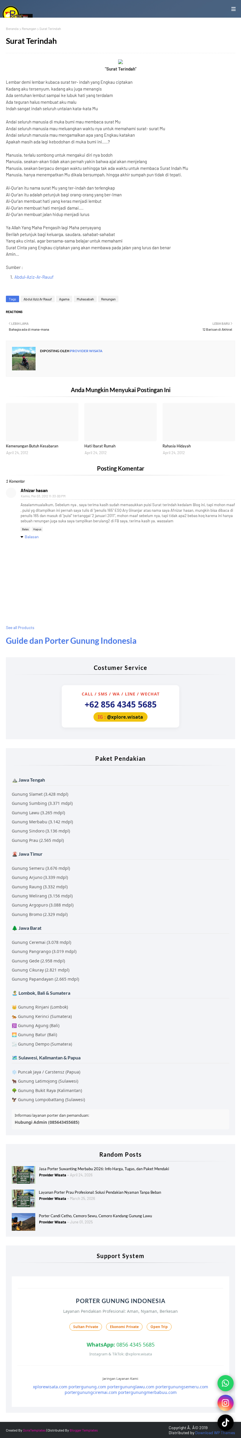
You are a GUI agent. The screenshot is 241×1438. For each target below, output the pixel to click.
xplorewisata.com (50, 1386)
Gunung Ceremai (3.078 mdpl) (41, 942)
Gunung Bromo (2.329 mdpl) (40, 914)
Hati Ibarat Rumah (100, 446)
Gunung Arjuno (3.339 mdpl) (40, 877)
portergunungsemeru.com (181, 1386)
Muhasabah (85, 299)
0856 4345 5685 (121, 1344)
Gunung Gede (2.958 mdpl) (38, 961)
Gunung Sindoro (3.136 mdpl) (41, 831)
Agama (64, 299)
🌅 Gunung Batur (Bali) (34, 1034)
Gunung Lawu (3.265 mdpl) (38, 812)
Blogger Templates (84, 1430)
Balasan (32, 536)
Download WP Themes (215, 1432)
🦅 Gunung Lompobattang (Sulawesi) (48, 1099)
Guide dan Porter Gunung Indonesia (71, 641)
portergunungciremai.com (91, 1392)
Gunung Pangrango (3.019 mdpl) (44, 951)
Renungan (29, 28)
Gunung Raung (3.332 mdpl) (40, 886)
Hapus (37, 529)
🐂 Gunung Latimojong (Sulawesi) (45, 1081)
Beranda (12, 28)
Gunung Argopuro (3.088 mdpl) (42, 905)
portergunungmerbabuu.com (147, 1392)
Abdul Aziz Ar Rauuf (38, 299)
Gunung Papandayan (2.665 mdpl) (45, 979)
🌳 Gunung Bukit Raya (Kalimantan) (47, 1090)
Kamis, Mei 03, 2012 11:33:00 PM (43, 496)
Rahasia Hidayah (177, 446)
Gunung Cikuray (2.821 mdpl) (40, 970)
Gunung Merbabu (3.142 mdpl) (42, 822)
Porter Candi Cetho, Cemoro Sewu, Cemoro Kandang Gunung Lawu (95, 1215)
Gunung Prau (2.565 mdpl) (38, 840)
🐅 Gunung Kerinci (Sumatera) (42, 1016)
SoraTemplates (34, 1430)
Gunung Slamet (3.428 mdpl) (40, 794)
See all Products (20, 627)
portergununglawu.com (130, 1386)
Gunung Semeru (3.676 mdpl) (41, 868)
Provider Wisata (86, 351)
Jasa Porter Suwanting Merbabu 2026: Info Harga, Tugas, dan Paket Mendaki (104, 1168)
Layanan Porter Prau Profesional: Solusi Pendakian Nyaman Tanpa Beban (100, 1192)
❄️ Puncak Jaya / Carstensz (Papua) (46, 1072)
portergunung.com (87, 1386)
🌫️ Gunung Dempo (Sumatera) (42, 1044)
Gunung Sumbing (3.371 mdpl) (42, 803)
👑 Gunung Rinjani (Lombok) (40, 1007)
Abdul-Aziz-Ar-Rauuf (33, 277)
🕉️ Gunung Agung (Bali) (35, 1025)
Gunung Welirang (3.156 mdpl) (42, 896)
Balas (25, 529)
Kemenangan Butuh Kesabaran (32, 446)
